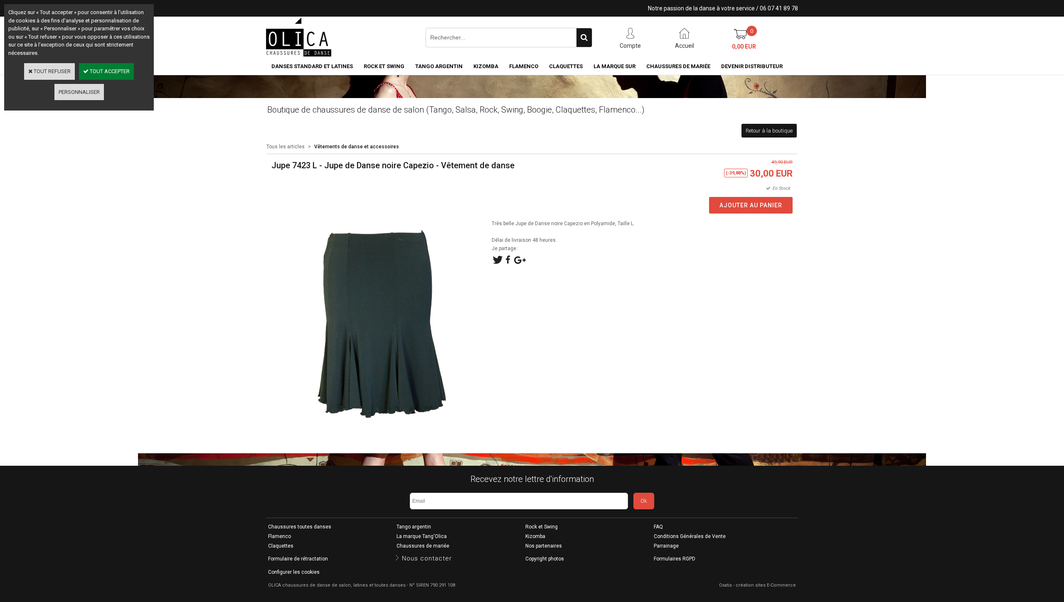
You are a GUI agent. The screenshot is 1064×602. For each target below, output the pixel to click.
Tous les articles (285, 147)
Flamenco (523, 66)
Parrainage (666, 546)
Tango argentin (439, 66)
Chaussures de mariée (678, 66)
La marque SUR (614, 66)
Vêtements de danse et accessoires (356, 147)
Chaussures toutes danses (299, 527)
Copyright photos (544, 559)
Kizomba (485, 66)
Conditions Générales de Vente (690, 536)
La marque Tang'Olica (422, 536)
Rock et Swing (384, 66)
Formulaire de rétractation (298, 559)
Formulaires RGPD (674, 559)
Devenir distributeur (752, 66)
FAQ (658, 527)
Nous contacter (427, 558)
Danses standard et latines (312, 66)
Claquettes (566, 66)
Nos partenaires (543, 546)
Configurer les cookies (294, 572)
